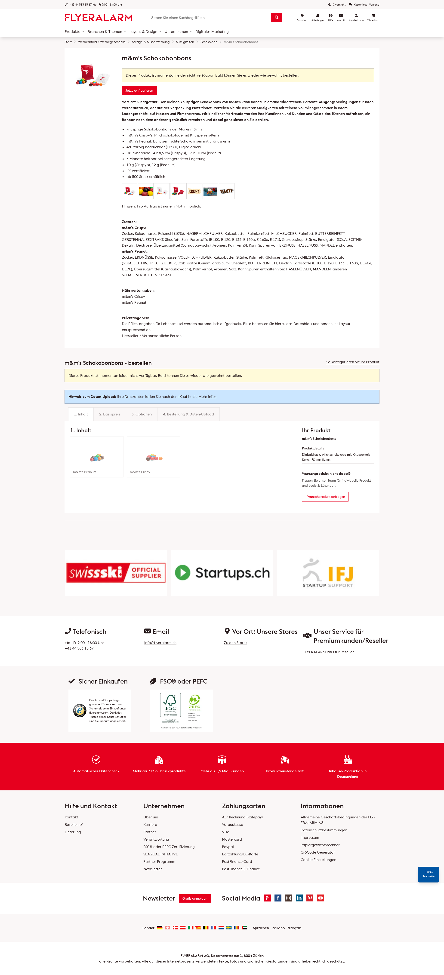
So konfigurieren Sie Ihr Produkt (352, 361)
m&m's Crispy (133, 296)
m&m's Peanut (134, 302)
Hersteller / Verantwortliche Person (152, 335)
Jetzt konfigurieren (139, 90)
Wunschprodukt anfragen (326, 497)
